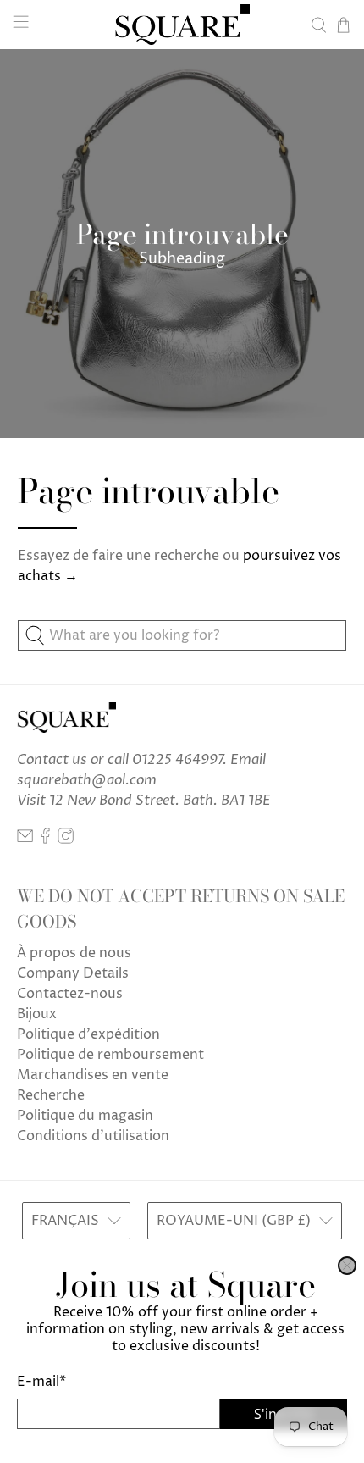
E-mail (41, 1381)
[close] (347, 1265)
